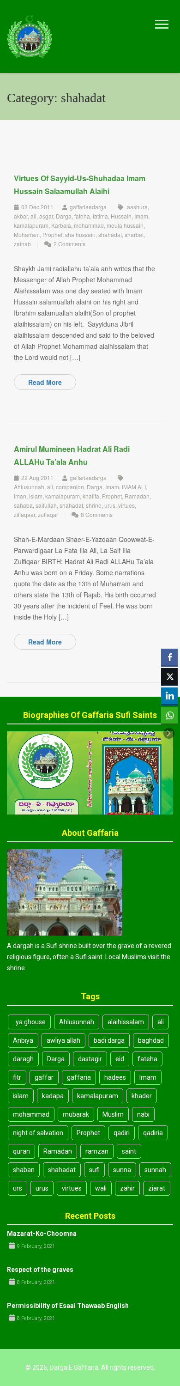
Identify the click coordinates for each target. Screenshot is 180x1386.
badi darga (109, 1040)
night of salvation (38, 1133)
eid (119, 1059)
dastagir (90, 1059)
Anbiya (23, 1040)
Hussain (121, 216)
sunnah (155, 1169)
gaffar (44, 1077)
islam (35, 496)
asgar (46, 216)
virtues (126, 505)
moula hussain (125, 225)
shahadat (110, 234)
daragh (23, 1059)
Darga (64, 216)
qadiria (153, 1133)
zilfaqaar (24, 514)
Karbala (61, 225)
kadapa (53, 1096)
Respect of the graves (40, 1269)
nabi (143, 1114)
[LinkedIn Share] (169, 695)
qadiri (122, 1133)
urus (109, 505)
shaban (24, 1169)
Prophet (52, 234)
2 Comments (69, 244)
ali (33, 216)
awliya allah (63, 1040)
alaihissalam (126, 1022)
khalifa (91, 496)
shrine (94, 505)
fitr (17, 1077)
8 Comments (97, 514)
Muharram (27, 234)
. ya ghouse (29, 1022)
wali (101, 1188)
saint (129, 1151)
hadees (115, 1077)
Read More (45, 382)
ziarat (156, 1188)
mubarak (76, 1114)
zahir (127, 1188)
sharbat (134, 234)
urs (17, 1188)
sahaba (23, 505)
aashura (137, 207)
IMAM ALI (134, 487)
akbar (21, 216)
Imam (141, 216)
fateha (82, 216)
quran (21, 1151)
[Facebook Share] (169, 657)
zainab (22, 244)
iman (20, 496)
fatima (100, 216)
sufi (94, 1169)
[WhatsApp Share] (169, 715)
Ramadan (137, 496)
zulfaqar (48, 514)
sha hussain (80, 234)
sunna (122, 1169)
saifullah (46, 505)
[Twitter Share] (169, 676)
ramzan (96, 1151)
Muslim (113, 1114)
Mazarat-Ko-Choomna (42, 1233)
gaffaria (79, 1077)
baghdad (151, 1040)
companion (70, 487)
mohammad (89, 225)
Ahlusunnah (29, 487)
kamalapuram (31, 225)
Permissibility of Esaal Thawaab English (68, 1305)
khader (142, 1096)
